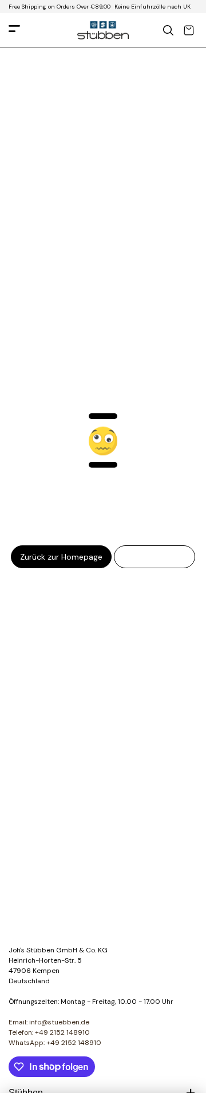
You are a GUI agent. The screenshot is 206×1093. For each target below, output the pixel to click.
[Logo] (103, 30)
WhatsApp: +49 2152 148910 (55, 1042)
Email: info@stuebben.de (49, 1022)
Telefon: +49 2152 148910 (49, 1032)
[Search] (168, 30)
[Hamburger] (14, 30)
